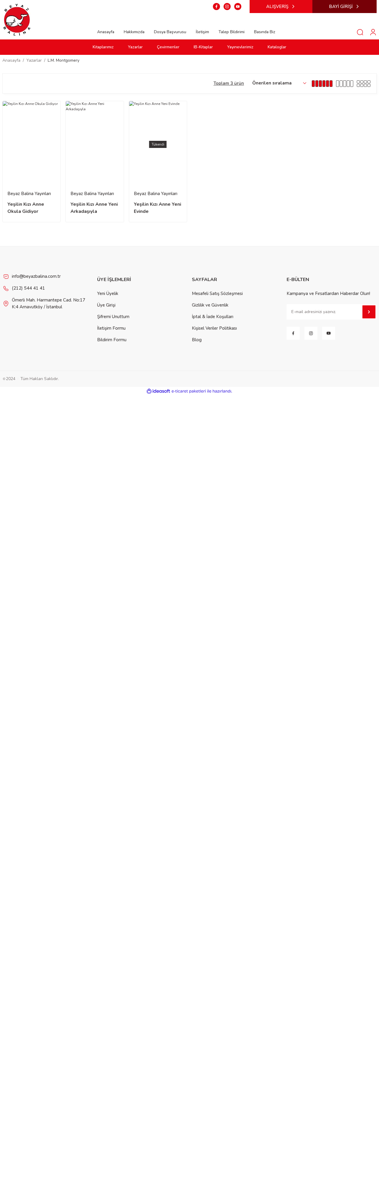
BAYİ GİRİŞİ (341, 6)
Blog (197, 340)
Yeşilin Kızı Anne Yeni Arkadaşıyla (94, 208)
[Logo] (17, 19)
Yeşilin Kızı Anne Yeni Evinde (157, 208)
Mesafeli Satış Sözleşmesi (217, 293)
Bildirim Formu (111, 340)
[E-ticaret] (188, 391)
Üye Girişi (106, 305)
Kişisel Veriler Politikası (214, 328)
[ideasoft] (158, 391)
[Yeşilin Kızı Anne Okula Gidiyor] (31, 144)
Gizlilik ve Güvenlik (210, 305)
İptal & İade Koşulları (212, 317)
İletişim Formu (111, 328)
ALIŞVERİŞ (277, 6)
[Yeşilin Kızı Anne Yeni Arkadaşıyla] (94, 144)
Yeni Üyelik (107, 293)
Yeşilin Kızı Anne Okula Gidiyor (25, 208)
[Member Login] (373, 32)
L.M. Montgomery (63, 60)
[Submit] (368, 311)
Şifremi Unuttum (113, 317)
